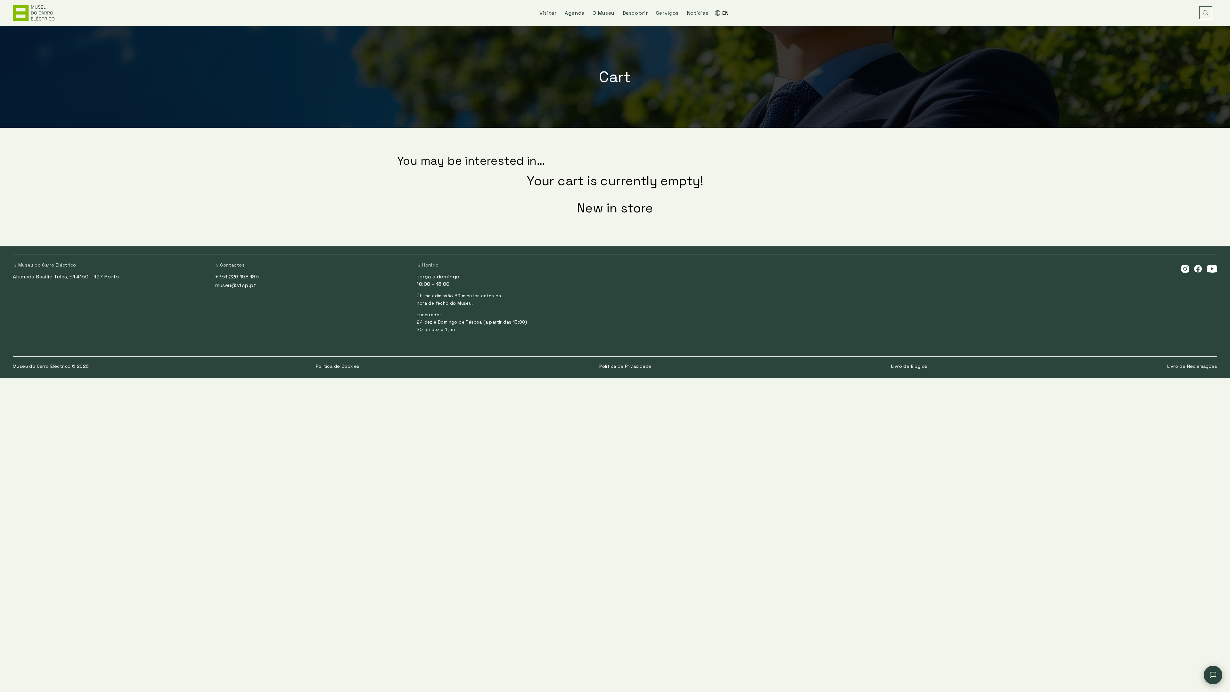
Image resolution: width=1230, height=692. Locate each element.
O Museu (603, 13)
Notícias (698, 13)
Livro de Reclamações (1192, 366)
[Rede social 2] (1198, 269)
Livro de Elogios (909, 366)
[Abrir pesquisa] (1205, 12)
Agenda (575, 13)
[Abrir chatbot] (1213, 675)
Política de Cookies (338, 366)
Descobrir (635, 13)
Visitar (547, 13)
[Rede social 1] (1185, 269)
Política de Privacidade (625, 366)
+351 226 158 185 (237, 276)
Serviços (667, 13)
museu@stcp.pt (235, 285)
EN (725, 13)
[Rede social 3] (1212, 269)
